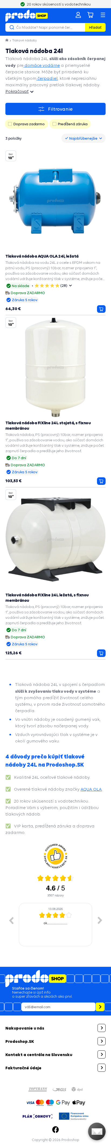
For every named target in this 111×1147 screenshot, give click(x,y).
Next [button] (100, 920)
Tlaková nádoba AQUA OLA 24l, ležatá (42, 256)
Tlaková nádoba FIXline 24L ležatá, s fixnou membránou (47, 597)
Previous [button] (11, 920)
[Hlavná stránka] (7, 40)
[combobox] (83, 138)
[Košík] (90, 14)
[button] (55, 1027)
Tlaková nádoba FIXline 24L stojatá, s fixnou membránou (48, 425)
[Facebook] (55, 1129)
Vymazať (80, 27)
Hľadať (95, 27)
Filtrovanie (60, 109)
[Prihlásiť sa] (78, 14)
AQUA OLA (91, 789)
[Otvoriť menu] (103, 14)
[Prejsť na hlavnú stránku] (26, 16)
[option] (55, 924)
